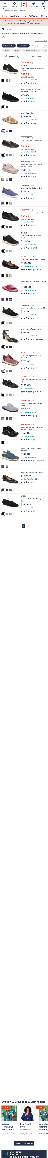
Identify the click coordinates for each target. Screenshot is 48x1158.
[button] (5, 5)
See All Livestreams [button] (24, 1143)
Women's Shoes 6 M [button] (32, 50)
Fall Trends (33, 16)
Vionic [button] (17, 50)
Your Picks (14, 16)
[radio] (3, 80)
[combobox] (21, 10)
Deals (4, 16)
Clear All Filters (41, 41)
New (24, 16)
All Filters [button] (13, 56)
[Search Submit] (43, 10)
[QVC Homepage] (3, 29)
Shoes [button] (7, 50)
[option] (24, 22)
